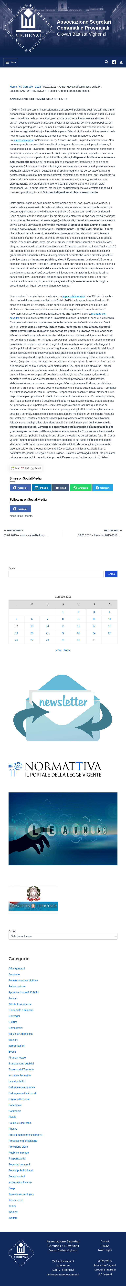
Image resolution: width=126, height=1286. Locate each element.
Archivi (12, 931)
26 (16, 640)
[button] (107, 62)
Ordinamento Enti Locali (23, 1093)
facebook (22, 487)
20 (32, 633)
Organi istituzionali (19, 1099)
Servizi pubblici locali (21, 1170)
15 (63, 626)
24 (94, 633)
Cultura (13, 1022)
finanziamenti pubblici (21, 1063)
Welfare (13, 1218)
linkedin (44, 487)
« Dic (59, 650)
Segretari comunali (20, 1164)
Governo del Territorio (21, 1069)
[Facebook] (114, 62)
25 (109, 633)
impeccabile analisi (74, 296)
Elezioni (13, 1039)
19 (16, 633)
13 (32, 626)
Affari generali (17, 968)
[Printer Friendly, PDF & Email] (26, 468)
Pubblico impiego (19, 1152)
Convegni (14, 1016)
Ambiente (14, 974)
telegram (104, 487)
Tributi (12, 1206)
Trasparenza (16, 1200)
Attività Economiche (20, 1004)
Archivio (13, 998)
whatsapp (83, 487)
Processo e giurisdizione (23, 1140)
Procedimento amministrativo (25, 1134)
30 (78, 640)
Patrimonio (15, 1111)
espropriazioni (17, 1045)
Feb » (67, 650)
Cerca (12, 568)
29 (63, 640)
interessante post (23, 140)
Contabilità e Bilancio (21, 1010)
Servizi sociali (17, 1176)
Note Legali (105, 1250)
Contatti (105, 1241)
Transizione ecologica (21, 1194)
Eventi (12, 1051)
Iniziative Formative (20, 1075)
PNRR (12, 1117)
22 (63, 633)
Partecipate (15, 1105)
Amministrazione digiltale (23, 980)
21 (47, 633)
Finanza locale (17, 1057)
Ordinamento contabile (22, 1087)
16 (78, 626)
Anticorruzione (17, 986)
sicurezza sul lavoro (20, 1182)
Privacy (13, 1128)
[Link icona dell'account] (121, 62)
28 (47, 640)
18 (109, 626)
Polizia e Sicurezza (20, 1123)
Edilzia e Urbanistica (21, 1033)
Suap (12, 1188)
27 (32, 640)
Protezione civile (18, 1146)
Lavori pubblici (17, 1081)
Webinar (13, 1212)
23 (78, 633)
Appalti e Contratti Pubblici (24, 992)
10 (94, 619)
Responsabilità (17, 1158)
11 (109, 619)
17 (94, 626)
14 (47, 626)
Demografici (16, 1028)
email (63, 487)
